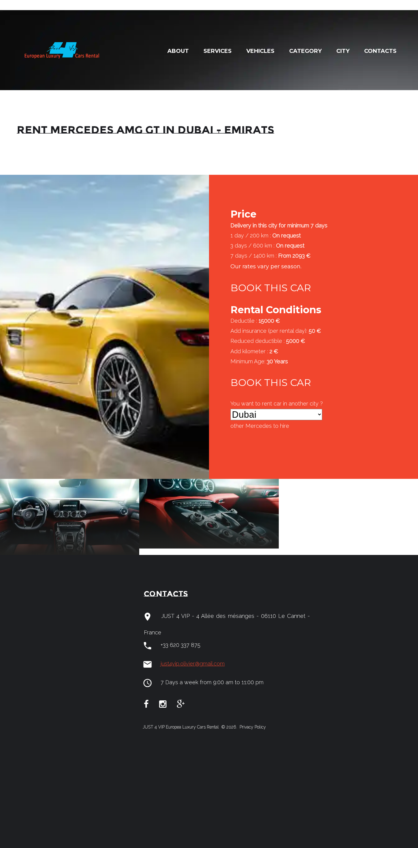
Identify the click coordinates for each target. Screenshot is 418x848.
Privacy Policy (252, 727)
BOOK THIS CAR (270, 288)
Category (305, 51)
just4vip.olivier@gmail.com (193, 663)
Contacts (380, 51)
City (342, 51)
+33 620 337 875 (180, 645)
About (178, 51)
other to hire (259, 426)
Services (217, 51)
